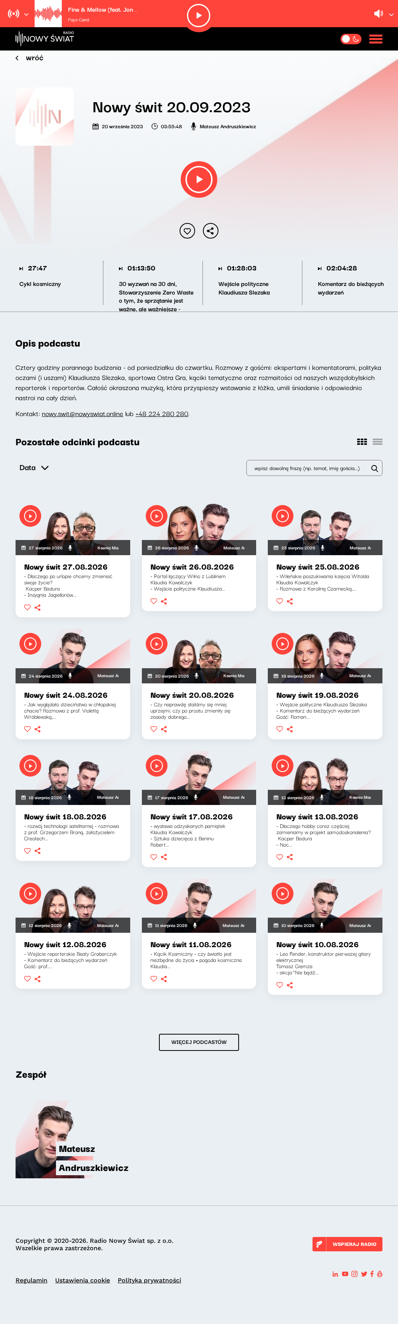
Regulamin (31, 1280)
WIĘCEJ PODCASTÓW (199, 1041)
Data (27, 467)
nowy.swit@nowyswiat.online (82, 413)
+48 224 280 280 (162, 413)
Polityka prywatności (149, 1280)
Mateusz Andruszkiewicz (228, 126)
